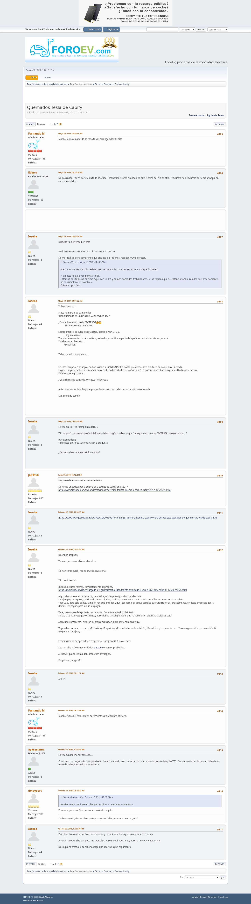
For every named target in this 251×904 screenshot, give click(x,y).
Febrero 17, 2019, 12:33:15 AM (71, 512)
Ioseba (32, 236)
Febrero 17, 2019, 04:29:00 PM (71, 790)
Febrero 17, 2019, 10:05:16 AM (71, 749)
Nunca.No (97, 647)
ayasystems (36, 749)
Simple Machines (46, 897)
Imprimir (219, 124)
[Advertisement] (125, 95)
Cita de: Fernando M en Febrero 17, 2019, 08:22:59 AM (88, 797)
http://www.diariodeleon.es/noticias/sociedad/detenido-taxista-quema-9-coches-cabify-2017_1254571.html (114, 489)
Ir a (182, 877)
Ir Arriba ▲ (223, 897)
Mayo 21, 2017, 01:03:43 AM (70, 421)
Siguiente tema (215, 115)
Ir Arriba (30, 864)
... (53, 123)
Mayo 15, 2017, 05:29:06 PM (70, 172)
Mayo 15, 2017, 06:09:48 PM (70, 236)
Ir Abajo (30, 124)
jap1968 (33, 475)
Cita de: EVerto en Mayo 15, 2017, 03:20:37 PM (84, 262)
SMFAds (26, 900)
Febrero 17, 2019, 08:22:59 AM (71, 710)
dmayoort (35, 791)
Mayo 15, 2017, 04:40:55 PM (70, 133)
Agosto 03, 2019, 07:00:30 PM (71, 828)
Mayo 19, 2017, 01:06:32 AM (70, 301)
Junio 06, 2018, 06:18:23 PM (70, 475)
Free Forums (38, 900)
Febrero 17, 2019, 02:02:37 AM (71, 549)
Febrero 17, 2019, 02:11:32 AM (71, 673)
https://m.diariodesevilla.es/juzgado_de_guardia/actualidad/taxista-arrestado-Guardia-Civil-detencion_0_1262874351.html (122, 589)
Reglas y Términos (208, 897)
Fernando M (36, 133)
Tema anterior (197, 115)
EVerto (32, 172)
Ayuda (195, 897)
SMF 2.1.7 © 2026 (30, 897)
